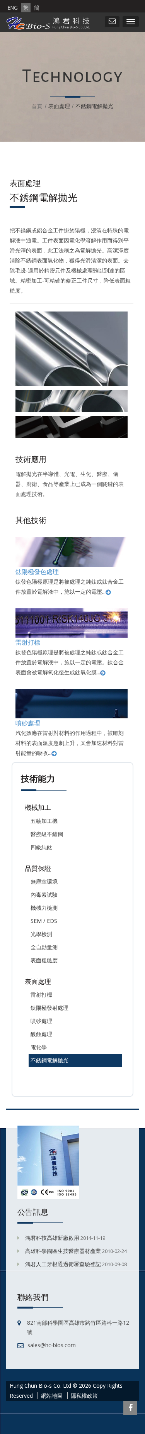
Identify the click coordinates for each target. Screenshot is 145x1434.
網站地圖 (52, 1395)
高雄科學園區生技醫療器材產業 (63, 1251)
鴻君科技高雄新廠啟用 (52, 1237)
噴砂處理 (27, 723)
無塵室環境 (44, 881)
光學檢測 (41, 934)
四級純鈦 (41, 847)
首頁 (37, 106)
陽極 (28, 572)
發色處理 (46, 572)
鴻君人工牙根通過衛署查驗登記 (63, 1264)
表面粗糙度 (44, 960)
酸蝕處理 (41, 1034)
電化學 (39, 1047)
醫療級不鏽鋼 (47, 834)
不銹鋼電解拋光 (49, 1060)
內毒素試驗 (44, 894)
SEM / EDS (44, 920)
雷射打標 (27, 642)
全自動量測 (44, 947)
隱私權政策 (84, 1395)
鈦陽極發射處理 (49, 1007)
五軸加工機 (44, 821)
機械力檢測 (44, 907)
